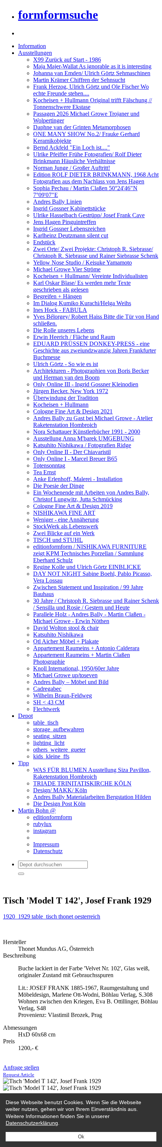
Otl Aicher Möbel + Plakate (66, 641)
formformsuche (58, 14)
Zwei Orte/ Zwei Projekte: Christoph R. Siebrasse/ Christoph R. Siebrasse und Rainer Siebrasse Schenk (95, 252)
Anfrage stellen (21, 1070)
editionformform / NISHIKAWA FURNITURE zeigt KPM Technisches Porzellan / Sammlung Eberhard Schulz (90, 553)
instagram (44, 831)
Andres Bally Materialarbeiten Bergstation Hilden (92, 797)
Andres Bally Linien (57, 201)
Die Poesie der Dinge (58, 486)
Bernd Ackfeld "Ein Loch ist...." (71, 147)
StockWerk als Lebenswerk (65, 526)
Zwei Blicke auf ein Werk (64, 533)
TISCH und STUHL (58, 540)
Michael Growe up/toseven (65, 675)
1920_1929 (17, 916)
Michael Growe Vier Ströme (67, 269)
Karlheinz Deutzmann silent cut (70, 235)
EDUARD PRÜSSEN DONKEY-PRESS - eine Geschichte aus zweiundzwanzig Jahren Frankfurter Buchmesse (94, 350)
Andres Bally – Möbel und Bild (71, 682)
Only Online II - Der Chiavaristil (72, 452)
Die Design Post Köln (59, 803)
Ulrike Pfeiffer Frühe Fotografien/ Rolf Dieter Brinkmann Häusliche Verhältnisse (87, 157)
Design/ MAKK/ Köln (60, 790)
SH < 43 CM (48, 702)
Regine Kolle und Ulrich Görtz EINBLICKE (87, 567)
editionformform (52, 817)
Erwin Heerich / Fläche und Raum (74, 337)
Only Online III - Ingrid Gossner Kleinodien (85, 384)
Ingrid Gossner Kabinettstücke (69, 208)
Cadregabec (47, 688)
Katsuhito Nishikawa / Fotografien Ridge (82, 445)
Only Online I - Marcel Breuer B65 (75, 458)
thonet (66, 916)
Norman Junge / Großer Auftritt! (71, 168)
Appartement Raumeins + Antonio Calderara (86, 648)
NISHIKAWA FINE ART (64, 513)
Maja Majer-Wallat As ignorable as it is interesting (92, 66)
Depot (25, 716)
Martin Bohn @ (37, 810)
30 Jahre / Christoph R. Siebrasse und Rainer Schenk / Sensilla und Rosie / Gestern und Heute (96, 604)
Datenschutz (48, 851)
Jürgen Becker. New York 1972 (70, 391)
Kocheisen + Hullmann (61, 404)
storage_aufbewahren (58, 729)
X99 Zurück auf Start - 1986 (67, 59)
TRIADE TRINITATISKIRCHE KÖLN (82, 783)
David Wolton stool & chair (66, 628)
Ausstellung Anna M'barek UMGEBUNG (83, 438)
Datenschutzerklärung (32, 1123)
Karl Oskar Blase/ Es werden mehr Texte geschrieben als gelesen (82, 286)
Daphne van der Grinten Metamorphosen (82, 127)
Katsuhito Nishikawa (58, 634)
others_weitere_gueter (59, 749)
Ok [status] (81, 1136)
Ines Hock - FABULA (60, 310)
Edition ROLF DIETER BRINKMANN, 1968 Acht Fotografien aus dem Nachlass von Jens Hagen (96, 178)
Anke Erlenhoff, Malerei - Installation (77, 479)
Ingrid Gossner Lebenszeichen (69, 228)
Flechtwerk (46, 709)
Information (32, 46)
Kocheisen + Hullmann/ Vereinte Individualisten (90, 276)
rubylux (42, 824)
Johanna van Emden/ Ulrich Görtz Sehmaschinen (91, 73)
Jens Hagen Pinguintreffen (64, 222)
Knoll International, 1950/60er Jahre (76, 668)
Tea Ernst (44, 472)
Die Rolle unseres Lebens (63, 330)
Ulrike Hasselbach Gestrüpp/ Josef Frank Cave (89, 215)
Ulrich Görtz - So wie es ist (65, 364)
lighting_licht (48, 743)
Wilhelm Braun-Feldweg (62, 695)
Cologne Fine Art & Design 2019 (73, 506)
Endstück (44, 242)
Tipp (23, 763)
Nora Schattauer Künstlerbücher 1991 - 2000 (86, 431)
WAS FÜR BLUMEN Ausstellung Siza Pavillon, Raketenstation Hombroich (92, 773)
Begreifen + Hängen (57, 296)
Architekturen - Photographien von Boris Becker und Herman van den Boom (91, 374)
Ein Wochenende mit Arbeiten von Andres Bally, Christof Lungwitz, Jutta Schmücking (91, 495)
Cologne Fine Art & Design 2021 (73, 411)
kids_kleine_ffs (51, 756)
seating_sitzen (49, 736)
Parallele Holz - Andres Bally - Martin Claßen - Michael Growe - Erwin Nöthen (89, 617)
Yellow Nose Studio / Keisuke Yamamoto (82, 262)
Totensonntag (49, 465)
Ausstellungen (35, 53)
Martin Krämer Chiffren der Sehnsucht (79, 80)
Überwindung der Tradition (65, 398)
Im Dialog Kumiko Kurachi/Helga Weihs (82, 303)
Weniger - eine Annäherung (66, 519)
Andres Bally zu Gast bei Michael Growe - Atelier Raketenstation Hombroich (93, 421)
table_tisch (45, 722)
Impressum (46, 844)
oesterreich (87, 916)
